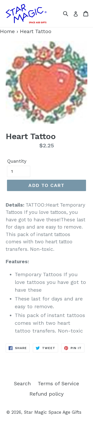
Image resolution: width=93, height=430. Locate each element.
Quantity (16, 161)
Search (22, 383)
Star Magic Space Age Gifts (52, 412)
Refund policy (46, 394)
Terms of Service (58, 383)
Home (7, 31)
